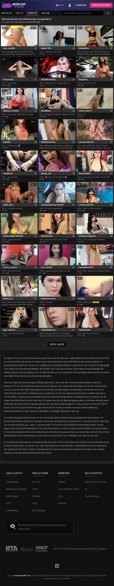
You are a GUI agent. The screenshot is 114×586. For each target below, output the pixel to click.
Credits (61, 482)
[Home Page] (13, 5)
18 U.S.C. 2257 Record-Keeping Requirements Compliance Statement (80, 549)
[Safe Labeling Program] (27, 548)
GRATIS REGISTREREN (101, 5)
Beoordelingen (39, 510)
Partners (62, 503)
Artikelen (36, 496)
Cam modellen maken (68, 489)
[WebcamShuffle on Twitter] (57, 566)
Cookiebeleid (12, 510)
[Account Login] (69, 5)
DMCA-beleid (12, 496)
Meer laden (57, 344)
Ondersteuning (92, 496)
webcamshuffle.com (22, 576)
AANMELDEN (81, 5)
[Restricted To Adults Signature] (12, 548)
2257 (8, 503)
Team (35, 489)
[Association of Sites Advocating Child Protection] (42, 548)
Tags (34, 503)
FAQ (60, 496)
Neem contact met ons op (95, 485)
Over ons (36, 482)
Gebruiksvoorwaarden (16, 489)
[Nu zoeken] (107, 13)
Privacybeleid (12, 482)
